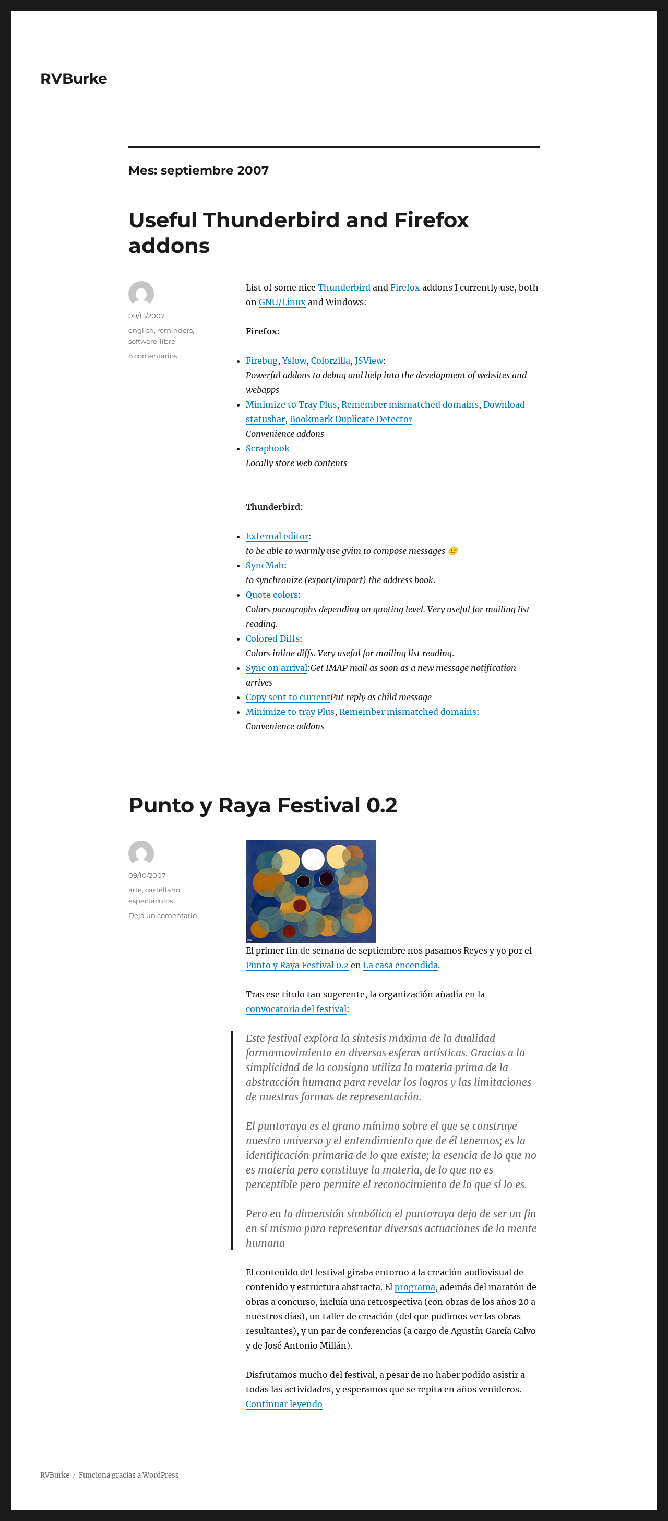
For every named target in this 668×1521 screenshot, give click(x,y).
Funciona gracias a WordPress (129, 1475)
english (141, 330)
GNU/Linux (282, 302)
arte (135, 890)
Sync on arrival (276, 668)
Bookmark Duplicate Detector (351, 419)
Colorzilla (330, 360)
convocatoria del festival (296, 1009)
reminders (175, 330)
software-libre (151, 341)
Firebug (262, 360)
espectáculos (150, 901)
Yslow (294, 360)
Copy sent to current (288, 697)
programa (415, 1287)
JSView (369, 360)
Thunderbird (344, 287)
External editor (277, 536)
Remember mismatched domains (410, 404)
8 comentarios (152, 356)
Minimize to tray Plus (290, 711)
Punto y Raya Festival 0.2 (263, 805)
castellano (162, 890)
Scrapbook (268, 448)
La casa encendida (400, 965)
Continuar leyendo (284, 1404)
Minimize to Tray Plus (291, 404)
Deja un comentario (162, 915)
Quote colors (272, 594)
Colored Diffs (273, 638)
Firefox (405, 287)
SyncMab (265, 565)
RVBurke (74, 78)
